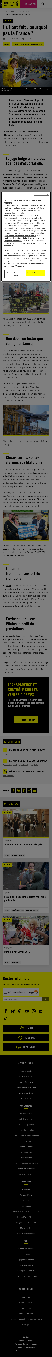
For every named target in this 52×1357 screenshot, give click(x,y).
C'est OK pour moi (35, 273)
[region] (26, 237)
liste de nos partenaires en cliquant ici (20, 235)
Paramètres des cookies (14, 274)
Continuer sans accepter (41, 195)
